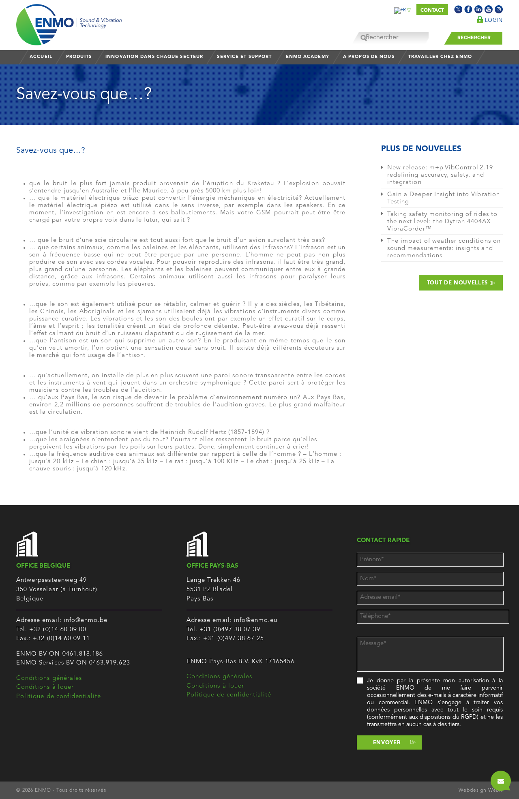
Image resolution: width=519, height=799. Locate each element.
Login (493, 20)
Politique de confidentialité (58, 697)
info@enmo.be (86, 620)
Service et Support (244, 57)
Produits (79, 57)
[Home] (69, 22)
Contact (432, 10)
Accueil (41, 57)
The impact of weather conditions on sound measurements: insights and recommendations (444, 248)
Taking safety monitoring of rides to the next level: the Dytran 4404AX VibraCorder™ (442, 222)
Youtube (489, 9)
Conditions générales (49, 678)
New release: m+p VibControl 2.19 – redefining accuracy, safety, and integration (443, 175)
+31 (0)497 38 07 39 (229, 630)
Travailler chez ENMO (440, 57)
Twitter (458, 9)
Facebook (468, 9)
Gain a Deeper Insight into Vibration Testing (443, 198)
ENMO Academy (307, 57)
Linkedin (478, 9)
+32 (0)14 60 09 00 (57, 630)
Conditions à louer (45, 687)
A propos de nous (369, 57)
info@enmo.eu (256, 620)
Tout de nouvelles (458, 283)
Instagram (499, 9)
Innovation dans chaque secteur (154, 57)
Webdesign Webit (481, 790)
